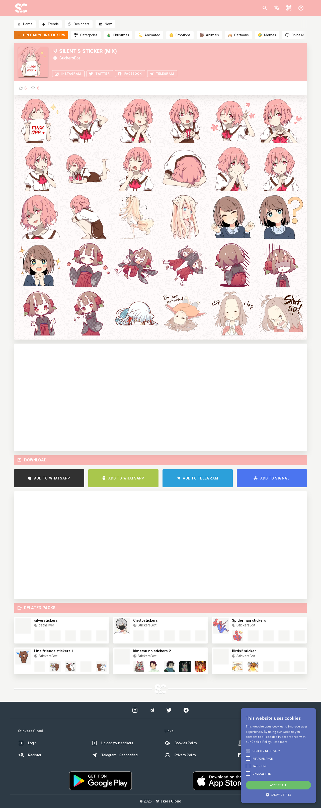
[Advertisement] (160, 397)
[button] (277, 8)
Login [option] (32, 743)
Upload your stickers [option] (117, 743)
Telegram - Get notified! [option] (119, 755)
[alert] (278, 755)
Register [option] (34, 755)
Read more (280, 742)
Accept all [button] (278, 785)
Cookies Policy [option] (186, 743)
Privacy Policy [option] (185, 755)
